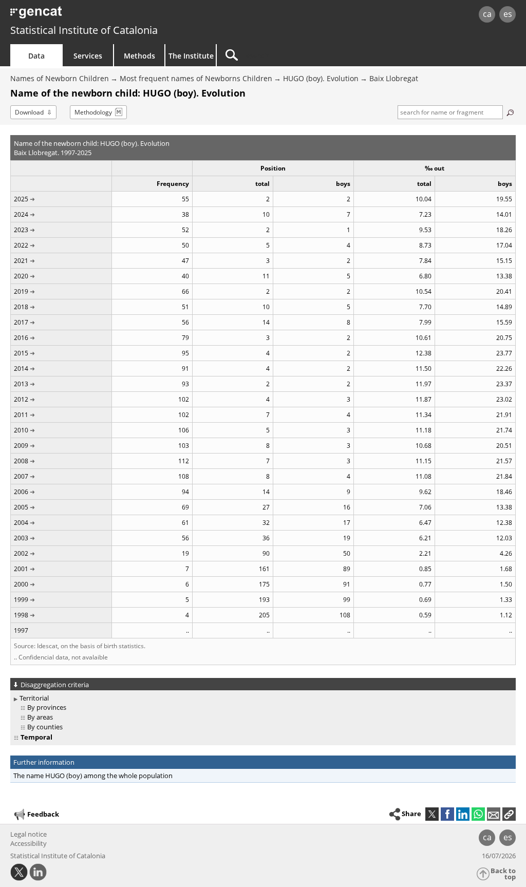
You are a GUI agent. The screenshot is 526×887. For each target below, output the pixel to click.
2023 (21, 229)
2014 (21, 368)
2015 (21, 353)
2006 (21, 491)
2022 (21, 245)
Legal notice (28, 834)
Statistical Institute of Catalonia (84, 30)
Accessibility (28, 843)
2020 (21, 276)
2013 (21, 384)
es (507, 14)
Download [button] (29, 112)
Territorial (34, 698)
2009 (21, 445)
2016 (21, 337)
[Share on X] (432, 814)
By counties (45, 726)
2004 (21, 522)
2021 (21, 260)
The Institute (191, 56)
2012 (21, 399)
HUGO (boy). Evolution (321, 78)
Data (36, 56)
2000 (21, 584)
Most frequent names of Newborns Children (196, 78)
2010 (21, 430)
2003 (21, 538)
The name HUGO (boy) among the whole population (93, 775)
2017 (21, 322)
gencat (111, 15)
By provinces (46, 707)
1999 (21, 599)
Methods (139, 56)
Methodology (93, 112)
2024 (21, 214)
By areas (40, 717)
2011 (21, 414)
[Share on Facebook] (447, 814)
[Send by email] (493, 814)
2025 (21, 199)
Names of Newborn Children (59, 78)
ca (487, 14)
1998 (21, 615)
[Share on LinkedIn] (462, 814)
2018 (21, 307)
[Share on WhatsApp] (478, 814)
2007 (21, 476)
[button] (509, 814)
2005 (21, 507)
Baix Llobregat (393, 78)
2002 (21, 553)
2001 (21, 568)
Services (87, 56)
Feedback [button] (43, 814)
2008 (21, 461)
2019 (21, 291)
